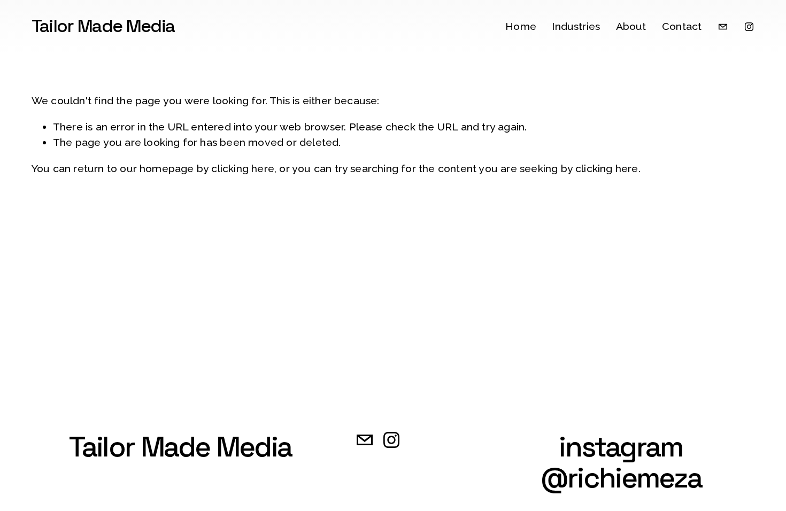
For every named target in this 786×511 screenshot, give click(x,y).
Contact (682, 26)
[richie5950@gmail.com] (723, 26)
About (631, 26)
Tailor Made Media (103, 25)
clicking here (242, 168)
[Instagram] (749, 26)
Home (520, 26)
